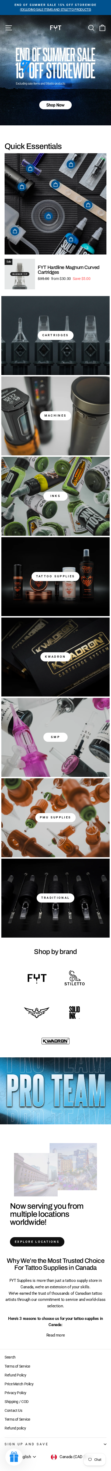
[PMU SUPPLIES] (55, 817)
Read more (55, 1335)
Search (10, 1357)
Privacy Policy (15, 1393)
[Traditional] (55, 898)
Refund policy (15, 1428)
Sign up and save (27, 1444)
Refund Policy (15, 1375)
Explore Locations (37, 1242)
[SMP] (55, 737)
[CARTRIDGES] (55, 335)
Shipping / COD (17, 1401)
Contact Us (13, 1410)
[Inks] (55, 496)
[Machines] (55, 415)
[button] (14, 1457)
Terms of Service (17, 1366)
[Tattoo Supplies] (55, 576)
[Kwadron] (55, 657)
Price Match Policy (19, 1384)
